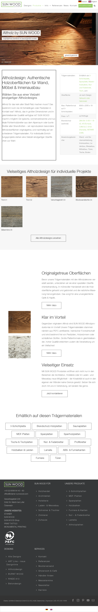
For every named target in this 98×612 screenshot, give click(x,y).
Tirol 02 (29, 200)
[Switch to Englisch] (51, 609)
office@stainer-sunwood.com (16, 494)
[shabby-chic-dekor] (19, 337)
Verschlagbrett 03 (58, 200)
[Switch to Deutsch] (46, 609)
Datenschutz (41, 601)
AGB (34, 601)
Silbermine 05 (6, 230)
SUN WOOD (9, 517)
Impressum (49, 601)
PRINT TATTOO (11, 524)
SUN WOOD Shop (11, 520)
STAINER (8, 514)
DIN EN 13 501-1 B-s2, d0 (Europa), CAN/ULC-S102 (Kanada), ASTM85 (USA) (87, 127)
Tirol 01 (4, 200)
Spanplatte (83, 82)
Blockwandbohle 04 (84, 200)
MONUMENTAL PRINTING (15, 527)
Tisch (81, 91)
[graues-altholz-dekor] (19, 312)
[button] (95, 5)
